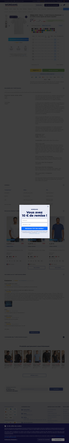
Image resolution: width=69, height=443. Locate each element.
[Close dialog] (48, 206)
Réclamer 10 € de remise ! (34, 228)
